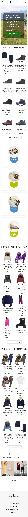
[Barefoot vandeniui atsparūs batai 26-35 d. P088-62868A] (7, 101)
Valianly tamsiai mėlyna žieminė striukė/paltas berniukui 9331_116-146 (7, 414)
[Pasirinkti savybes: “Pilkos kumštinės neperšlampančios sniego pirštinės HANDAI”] (6, 283)
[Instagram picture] (7, 469)
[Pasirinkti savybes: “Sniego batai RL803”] (19, 327)
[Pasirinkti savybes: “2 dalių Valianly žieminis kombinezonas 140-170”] (6, 385)
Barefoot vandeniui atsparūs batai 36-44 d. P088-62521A (7, 90)
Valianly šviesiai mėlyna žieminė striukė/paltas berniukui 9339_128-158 (7, 437)
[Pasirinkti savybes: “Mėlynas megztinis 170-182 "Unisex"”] (19, 407)
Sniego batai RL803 (20, 330)
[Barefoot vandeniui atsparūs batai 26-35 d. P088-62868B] (20, 81)
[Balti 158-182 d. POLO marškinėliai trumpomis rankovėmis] (20, 381)
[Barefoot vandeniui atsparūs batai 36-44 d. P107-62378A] (20, 57)
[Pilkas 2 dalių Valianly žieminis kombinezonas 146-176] (20, 359)
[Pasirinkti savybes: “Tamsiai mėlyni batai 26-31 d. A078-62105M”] (19, 126)
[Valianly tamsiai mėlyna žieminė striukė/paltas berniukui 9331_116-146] (7, 403)
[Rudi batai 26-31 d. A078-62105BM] (7, 122)
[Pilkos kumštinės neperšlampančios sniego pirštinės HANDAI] (7, 279)
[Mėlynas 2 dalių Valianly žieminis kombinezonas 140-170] (7, 359)
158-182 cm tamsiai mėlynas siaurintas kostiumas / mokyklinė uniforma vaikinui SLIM (7, 68)
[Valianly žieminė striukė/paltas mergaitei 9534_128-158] (7, 257)
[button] (3, 25)
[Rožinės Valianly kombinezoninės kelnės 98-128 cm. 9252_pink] (7, 323)
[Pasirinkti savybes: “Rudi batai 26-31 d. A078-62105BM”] (6, 126)
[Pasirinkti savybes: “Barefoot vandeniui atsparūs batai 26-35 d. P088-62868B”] (19, 85)
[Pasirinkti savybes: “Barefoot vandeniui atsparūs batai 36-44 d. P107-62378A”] (19, 61)
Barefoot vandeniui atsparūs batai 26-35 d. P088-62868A (7, 110)
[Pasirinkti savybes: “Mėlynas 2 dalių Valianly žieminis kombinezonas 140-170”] (6, 363)
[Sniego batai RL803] (20, 323)
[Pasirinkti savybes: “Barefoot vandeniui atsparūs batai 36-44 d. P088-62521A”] (6, 85)
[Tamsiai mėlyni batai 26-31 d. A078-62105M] (20, 122)
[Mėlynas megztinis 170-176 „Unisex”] (7, 301)
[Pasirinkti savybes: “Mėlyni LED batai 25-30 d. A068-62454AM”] (19, 105)
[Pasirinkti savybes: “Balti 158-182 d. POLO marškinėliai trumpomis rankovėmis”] (19, 385)
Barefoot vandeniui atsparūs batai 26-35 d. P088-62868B (20, 90)
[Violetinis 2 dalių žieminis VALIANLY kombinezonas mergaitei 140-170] (20, 257)
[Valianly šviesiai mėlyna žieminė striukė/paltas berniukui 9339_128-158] (7, 426)
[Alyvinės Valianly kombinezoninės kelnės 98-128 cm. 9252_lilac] (20, 301)
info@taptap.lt (14, 506)
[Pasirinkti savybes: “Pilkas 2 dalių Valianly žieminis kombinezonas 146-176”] (19, 363)
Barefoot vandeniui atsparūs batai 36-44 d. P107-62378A (20, 66)
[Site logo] (14, 2)
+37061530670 (14, 503)
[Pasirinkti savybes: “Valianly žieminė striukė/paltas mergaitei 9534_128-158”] (6, 261)
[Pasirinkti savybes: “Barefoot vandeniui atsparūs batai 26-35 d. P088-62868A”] (6, 105)
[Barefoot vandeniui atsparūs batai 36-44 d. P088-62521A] (7, 81)
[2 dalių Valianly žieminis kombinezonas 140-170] (7, 381)
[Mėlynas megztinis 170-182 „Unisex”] (20, 403)
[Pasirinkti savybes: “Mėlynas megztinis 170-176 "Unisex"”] (6, 305)
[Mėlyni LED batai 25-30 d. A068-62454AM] (20, 101)
